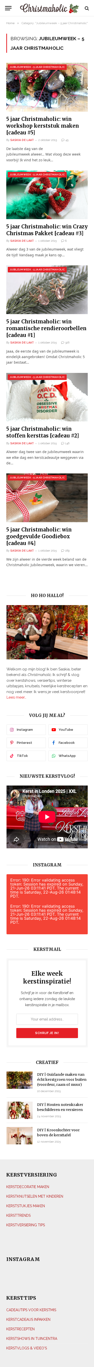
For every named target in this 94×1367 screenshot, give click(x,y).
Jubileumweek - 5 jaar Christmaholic (37, 67)
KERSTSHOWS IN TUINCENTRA (31, 1339)
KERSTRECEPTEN (20, 1329)
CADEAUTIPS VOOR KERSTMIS (31, 1310)
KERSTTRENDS (18, 1215)
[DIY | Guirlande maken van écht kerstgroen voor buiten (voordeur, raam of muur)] (20, 1080)
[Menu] (8, 8)
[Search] (86, 8)
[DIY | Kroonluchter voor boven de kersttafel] (20, 1135)
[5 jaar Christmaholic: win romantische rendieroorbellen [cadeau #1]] (47, 289)
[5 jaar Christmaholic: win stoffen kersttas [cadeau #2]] (47, 397)
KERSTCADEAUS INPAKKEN (28, 1319)
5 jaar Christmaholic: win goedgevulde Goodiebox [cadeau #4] (39, 536)
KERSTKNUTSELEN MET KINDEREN (34, 1196)
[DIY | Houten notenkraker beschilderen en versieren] (20, 1110)
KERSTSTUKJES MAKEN (25, 1206)
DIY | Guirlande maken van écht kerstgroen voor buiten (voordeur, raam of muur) (61, 1079)
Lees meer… (16, 697)
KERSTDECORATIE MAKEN (27, 1187)
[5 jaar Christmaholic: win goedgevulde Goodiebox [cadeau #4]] (47, 497)
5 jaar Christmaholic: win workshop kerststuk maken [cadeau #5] (42, 126)
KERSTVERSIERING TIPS (25, 1225)
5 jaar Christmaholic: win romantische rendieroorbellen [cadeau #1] (46, 328)
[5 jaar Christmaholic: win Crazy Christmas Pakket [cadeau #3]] (47, 194)
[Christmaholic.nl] (49, 8)
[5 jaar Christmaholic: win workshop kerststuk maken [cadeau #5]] (47, 87)
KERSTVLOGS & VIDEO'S (26, 1348)
